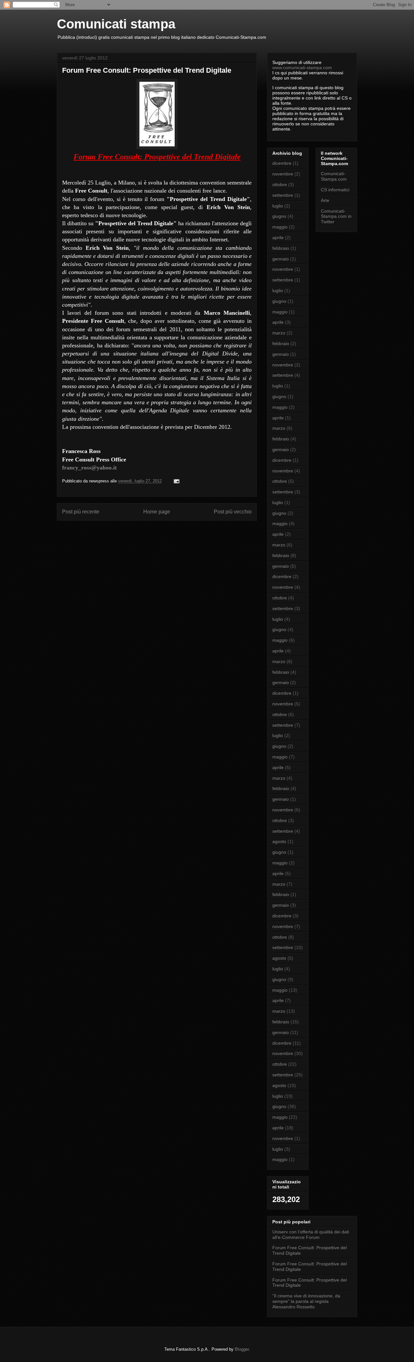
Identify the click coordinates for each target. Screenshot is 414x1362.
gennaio (280, 258)
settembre (282, 195)
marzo (278, 332)
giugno (279, 216)
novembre (282, 173)
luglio (277, 205)
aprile (278, 237)
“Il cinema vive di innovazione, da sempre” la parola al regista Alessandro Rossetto (306, 1301)
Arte (325, 200)
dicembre (281, 163)
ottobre (279, 184)
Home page (156, 511)
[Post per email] (176, 481)
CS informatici (335, 189)
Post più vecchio (233, 511)
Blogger (242, 1349)
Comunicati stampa (116, 24)
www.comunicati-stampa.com (302, 67)
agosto (279, 841)
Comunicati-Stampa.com (334, 176)
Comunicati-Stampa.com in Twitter (336, 216)
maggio (280, 226)
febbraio (280, 248)
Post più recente (80, 511)
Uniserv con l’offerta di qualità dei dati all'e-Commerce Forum (310, 1234)
